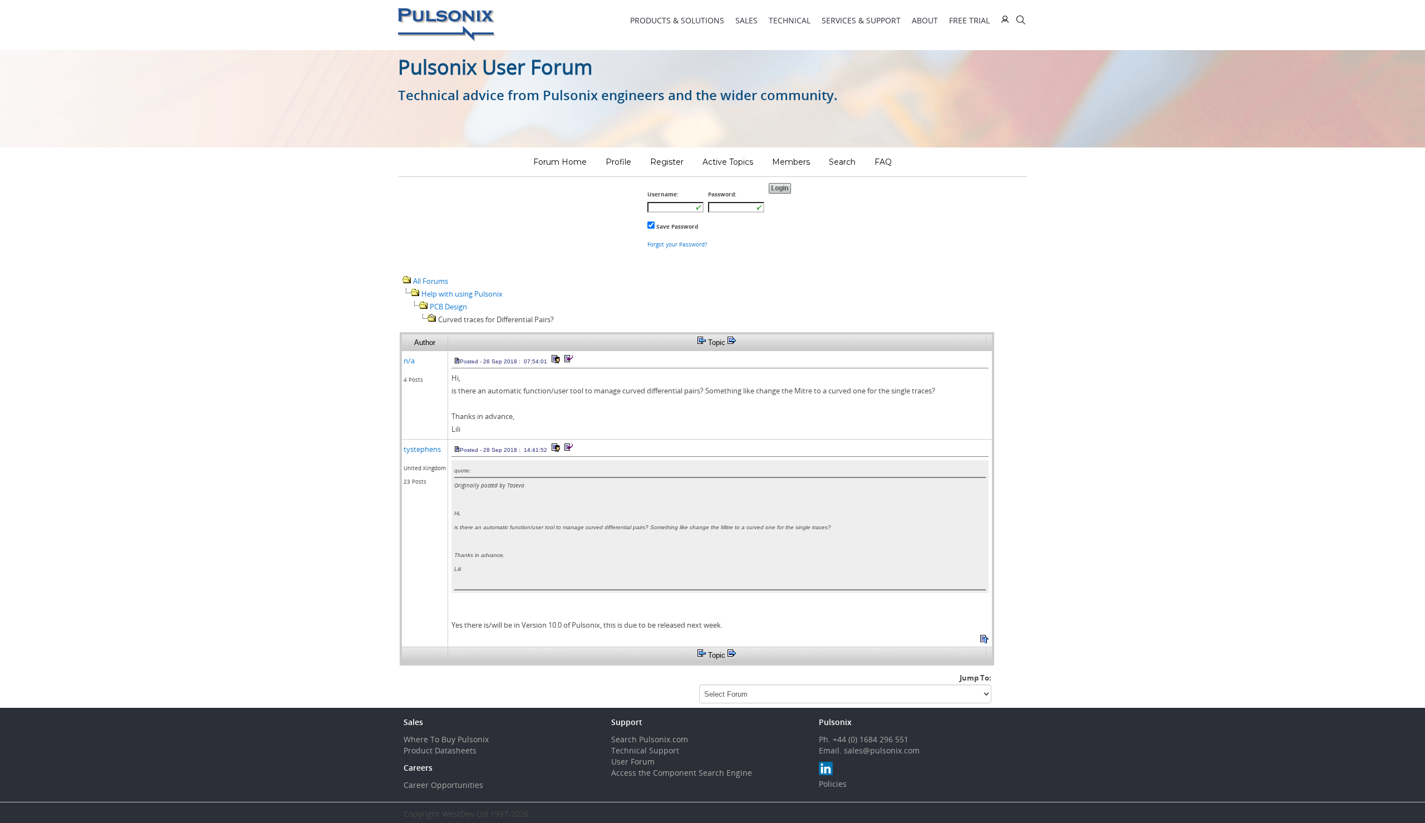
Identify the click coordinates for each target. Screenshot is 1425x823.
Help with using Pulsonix (462, 294)
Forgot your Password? (677, 244)
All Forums (430, 281)
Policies (833, 783)
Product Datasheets (440, 750)
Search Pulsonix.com (649, 739)
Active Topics (727, 162)
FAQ (883, 162)
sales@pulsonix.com (882, 750)
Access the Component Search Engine (681, 772)
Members (791, 162)
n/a (409, 361)
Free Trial (969, 20)
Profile (618, 162)
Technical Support (645, 750)
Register (667, 162)
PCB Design (448, 307)
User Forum (633, 761)
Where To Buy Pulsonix (446, 739)
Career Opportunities (443, 785)
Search (842, 162)
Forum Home (560, 162)
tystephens (422, 449)
